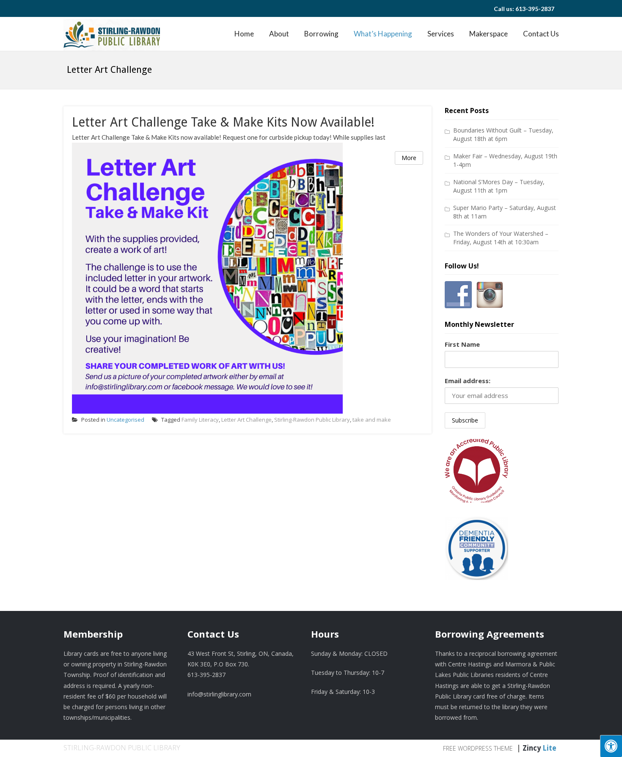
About (279, 33)
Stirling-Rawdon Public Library (312, 419)
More (409, 158)
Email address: (467, 380)
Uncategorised (125, 419)
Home (244, 33)
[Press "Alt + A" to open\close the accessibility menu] (611, 746)
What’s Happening (383, 33)
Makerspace (488, 33)
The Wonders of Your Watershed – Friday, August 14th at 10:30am (500, 237)
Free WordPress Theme (478, 748)
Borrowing (321, 33)
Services (440, 33)
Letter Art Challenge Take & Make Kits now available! (223, 122)
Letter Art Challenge (246, 419)
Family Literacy (200, 419)
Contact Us (541, 33)
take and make (371, 419)
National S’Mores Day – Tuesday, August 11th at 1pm (499, 186)
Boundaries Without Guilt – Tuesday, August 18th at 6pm (503, 134)
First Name (462, 344)
